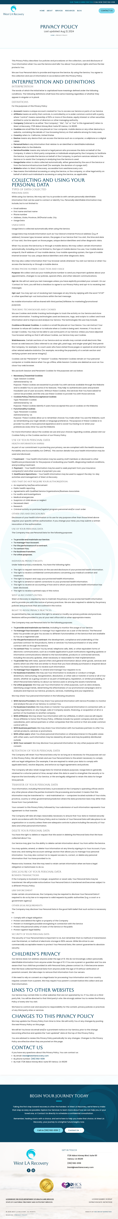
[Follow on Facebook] (29, 1170)
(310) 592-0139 (109, 2)
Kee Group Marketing (103, 1212)
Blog (79, 10)
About (50, 10)
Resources (70, 10)
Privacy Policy (21, 1215)
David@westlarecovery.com (35, 1055)
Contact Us (106, 11)
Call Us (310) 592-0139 (47, 1130)
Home (42, 10)
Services (59, 10)
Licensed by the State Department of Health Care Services (30, 1199)
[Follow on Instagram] (33, 1170)
